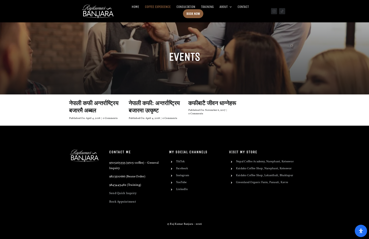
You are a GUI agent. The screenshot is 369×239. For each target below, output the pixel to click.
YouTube (181, 183)
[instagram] (274, 11)
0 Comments (110, 118)
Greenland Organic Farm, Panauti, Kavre (262, 183)
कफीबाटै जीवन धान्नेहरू (212, 102)
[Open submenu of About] (230, 6)
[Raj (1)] (98, 4)
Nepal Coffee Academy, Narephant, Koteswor (265, 162)
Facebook (182, 169)
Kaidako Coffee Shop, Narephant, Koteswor (264, 169)
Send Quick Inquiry (123, 193)
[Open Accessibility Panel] (361, 231)
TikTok (180, 162)
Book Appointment (123, 202)
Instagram (182, 176)
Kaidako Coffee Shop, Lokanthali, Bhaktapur (264, 176)
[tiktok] (282, 11)
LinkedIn (182, 190)
